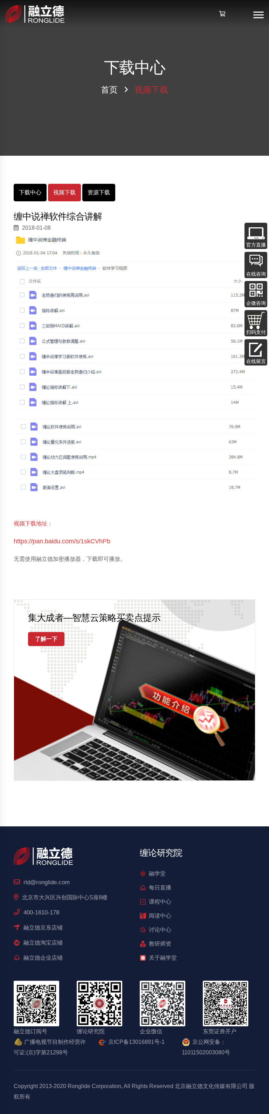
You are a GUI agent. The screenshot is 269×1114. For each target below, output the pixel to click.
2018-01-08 (36, 228)
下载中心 (30, 192)
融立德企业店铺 (43, 958)
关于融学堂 (163, 958)
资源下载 (99, 192)
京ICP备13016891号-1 (136, 1042)
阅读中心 (160, 916)
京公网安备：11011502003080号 (206, 1047)
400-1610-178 (41, 912)
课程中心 (160, 902)
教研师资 (160, 944)
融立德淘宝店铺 (43, 943)
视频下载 (64, 192)
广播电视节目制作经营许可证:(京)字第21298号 (50, 1047)
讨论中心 (160, 930)
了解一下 (46, 639)
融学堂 (157, 874)
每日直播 (160, 888)
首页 (109, 89)
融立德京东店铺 (43, 928)
